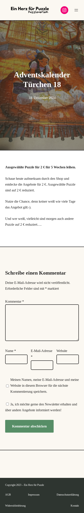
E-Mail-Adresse (41, 353)
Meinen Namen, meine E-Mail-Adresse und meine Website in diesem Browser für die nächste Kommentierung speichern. (44, 385)
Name (10, 351)
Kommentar (14, 301)
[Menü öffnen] (76, 10)
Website (61, 351)
